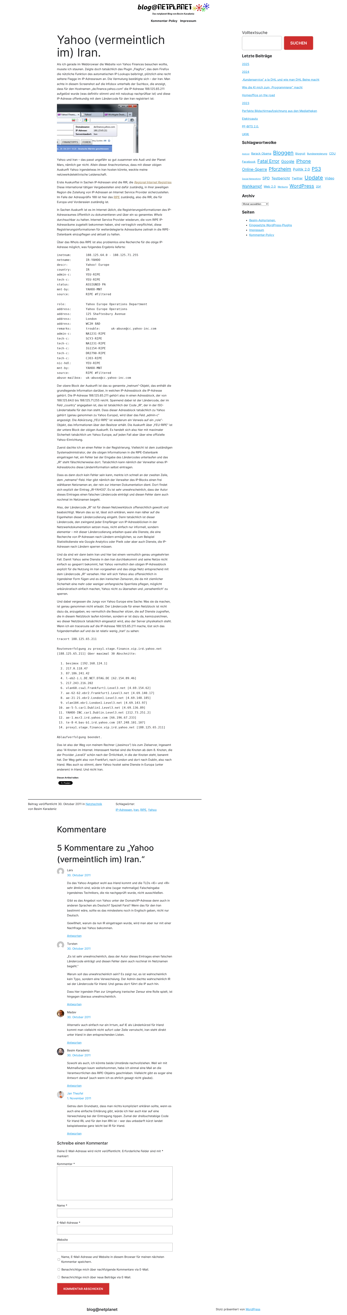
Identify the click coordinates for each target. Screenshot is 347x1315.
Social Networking (251, 178)
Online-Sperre (254, 169)
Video (329, 178)
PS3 (316, 169)
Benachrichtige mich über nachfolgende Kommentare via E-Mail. (105, 1269)
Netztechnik (94, 804)
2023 (245, 103)
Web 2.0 (270, 186)
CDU (332, 153)
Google (287, 161)
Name (62, 1205)
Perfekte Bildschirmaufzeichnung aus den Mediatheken (279, 111)
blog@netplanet (102, 1309)
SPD (266, 178)
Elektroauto (250, 118)
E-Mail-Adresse (68, 1222)
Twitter (297, 178)
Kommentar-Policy (261, 235)
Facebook (249, 161)
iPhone (303, 161)
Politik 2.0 (301, 169)
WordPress (302, 186)
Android (245, 154)
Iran (136, 810)
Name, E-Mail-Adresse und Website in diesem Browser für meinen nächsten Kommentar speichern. (112, 1259)
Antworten (74, 936)
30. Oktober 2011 (79, 875)
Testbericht (280, 178)
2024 (245, 72)
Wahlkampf (252, 186)
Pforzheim (280, 169)
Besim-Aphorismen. (262, 220)
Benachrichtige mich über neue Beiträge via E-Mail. (96, 1277)
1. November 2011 (79, 1098)
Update (314, 177)
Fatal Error (268, 161)
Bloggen (283, 153)
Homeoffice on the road (258, 95)
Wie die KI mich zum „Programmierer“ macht (272, 87)
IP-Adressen (124, 810)
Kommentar (66, 1164)
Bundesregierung (317, 153)
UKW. (245, 134)
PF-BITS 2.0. (250, 126)
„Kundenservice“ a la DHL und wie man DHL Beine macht (280, 79)
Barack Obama (261, 153)
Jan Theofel (75, 1093)
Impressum (256, 230)
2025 (245, 64)
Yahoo (152, 810)
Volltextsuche (254, 32)
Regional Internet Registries (152, 182)
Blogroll (300, 153)
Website (62, 1239)
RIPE (117, 197)
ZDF (318, 186)
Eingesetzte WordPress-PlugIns (270, 225)
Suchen (298, 42)
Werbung (283, 186)
